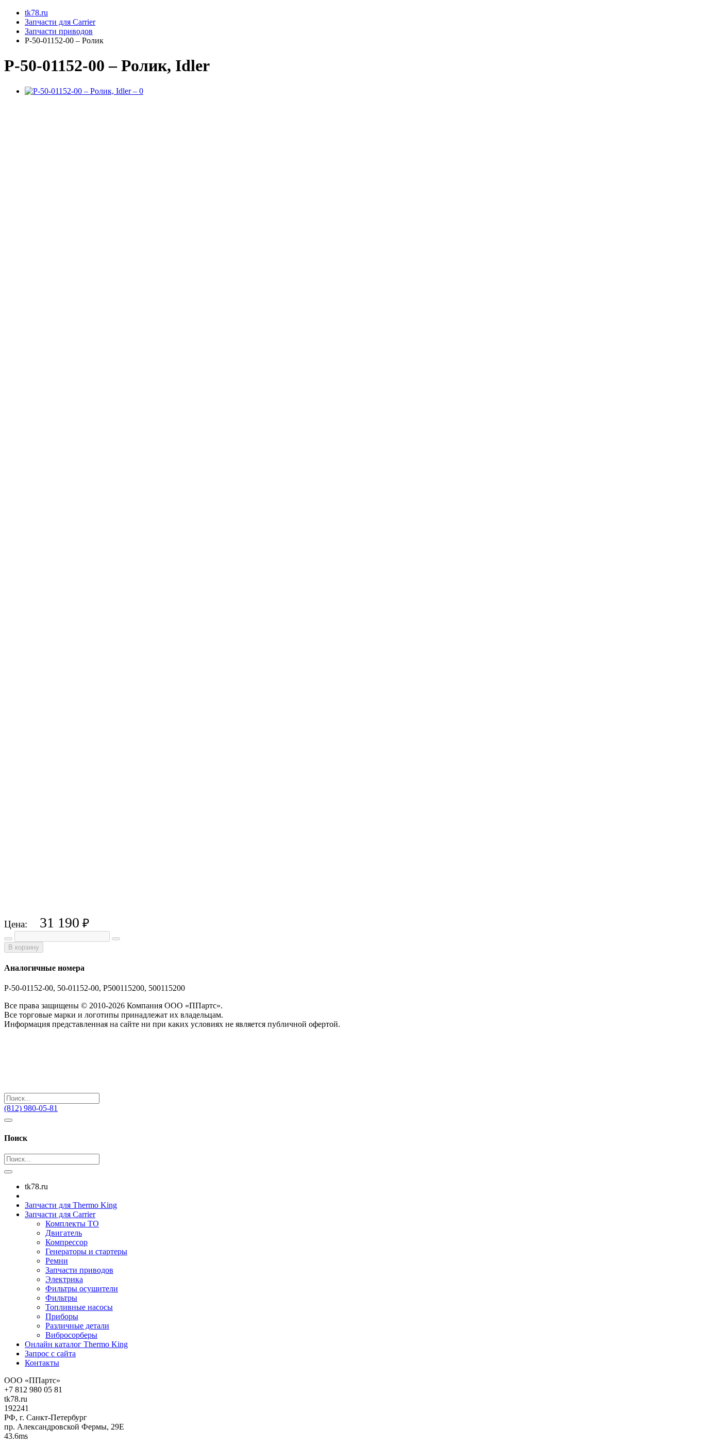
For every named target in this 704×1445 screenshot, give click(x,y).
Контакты (42, 1362)
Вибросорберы (71, 1335)
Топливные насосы (79, 1307)
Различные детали (77, 1325)
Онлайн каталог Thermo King (76, 1344)
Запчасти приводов (79, 1270)
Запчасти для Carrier (60, 1214)
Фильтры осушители (81, 1288)
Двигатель (63, 1232)
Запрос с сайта (50, 1353)
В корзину (23, 947)
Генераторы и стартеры (86, 1251)
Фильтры (61, 1297)
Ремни (56, 1260)
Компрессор (66, 1242)
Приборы (61, 1316)
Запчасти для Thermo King (71, 1205)
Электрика (64, 1279)
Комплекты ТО (72, 1223)
